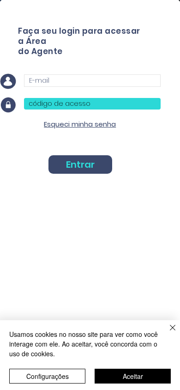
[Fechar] (167, 333)
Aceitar (133, 376)
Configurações (47, 376)
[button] (80, 124)
